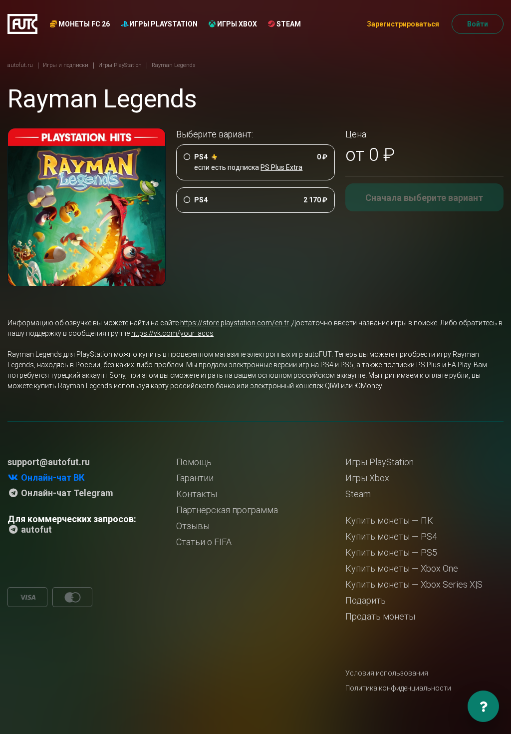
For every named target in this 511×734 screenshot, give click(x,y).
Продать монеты (380, 616)
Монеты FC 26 (83, 24)
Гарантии (195, 478)
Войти (477, 24)
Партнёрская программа (227, 510)
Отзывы (193, 526)
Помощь (194, 462)
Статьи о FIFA (204, 542)
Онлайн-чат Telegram (66, 493)
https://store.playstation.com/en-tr (234, 323)
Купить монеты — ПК (389, 520)
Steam (288, 24)
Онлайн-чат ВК (51, 477)
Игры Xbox (236, 24)
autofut (35, 529)
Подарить (365, 600)
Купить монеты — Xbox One (401, 568)
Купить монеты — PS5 (391, 552)
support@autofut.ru (48, 462)
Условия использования (386, 673)
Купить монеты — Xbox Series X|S (414, 584)
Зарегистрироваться (403, 24)
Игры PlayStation (163, 24)
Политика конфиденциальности (398, 688)
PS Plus (428, 365)
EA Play (459, 365)
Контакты (196, 494)
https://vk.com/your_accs (172, 333)
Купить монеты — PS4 (391, 536)
